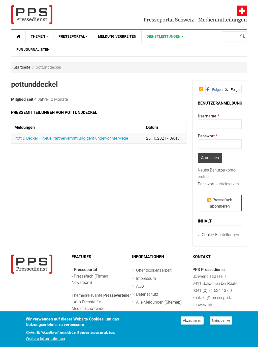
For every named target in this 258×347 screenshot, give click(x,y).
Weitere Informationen (45, 338)
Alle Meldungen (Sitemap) (159, 302)
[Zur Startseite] (18, 36)
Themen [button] (38, 36)
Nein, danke (221, 320)
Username (207, 116)
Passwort (206, 136)
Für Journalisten (33, 49)
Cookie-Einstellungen (220, 234)
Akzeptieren (192, 320)
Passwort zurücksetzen (218, 184)
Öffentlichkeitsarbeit (154, 270)
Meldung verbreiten (117, 36)
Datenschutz (147, 294)
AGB (140, 286)
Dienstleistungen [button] (163, 36)
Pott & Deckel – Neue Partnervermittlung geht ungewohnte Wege (71, 138)
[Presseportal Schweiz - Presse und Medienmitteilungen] (31, 15)
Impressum (146, 278)
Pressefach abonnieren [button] (221, 203)
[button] (214, 89)
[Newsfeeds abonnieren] (201, 89)
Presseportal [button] (71, 36)
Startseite (22, 67)
